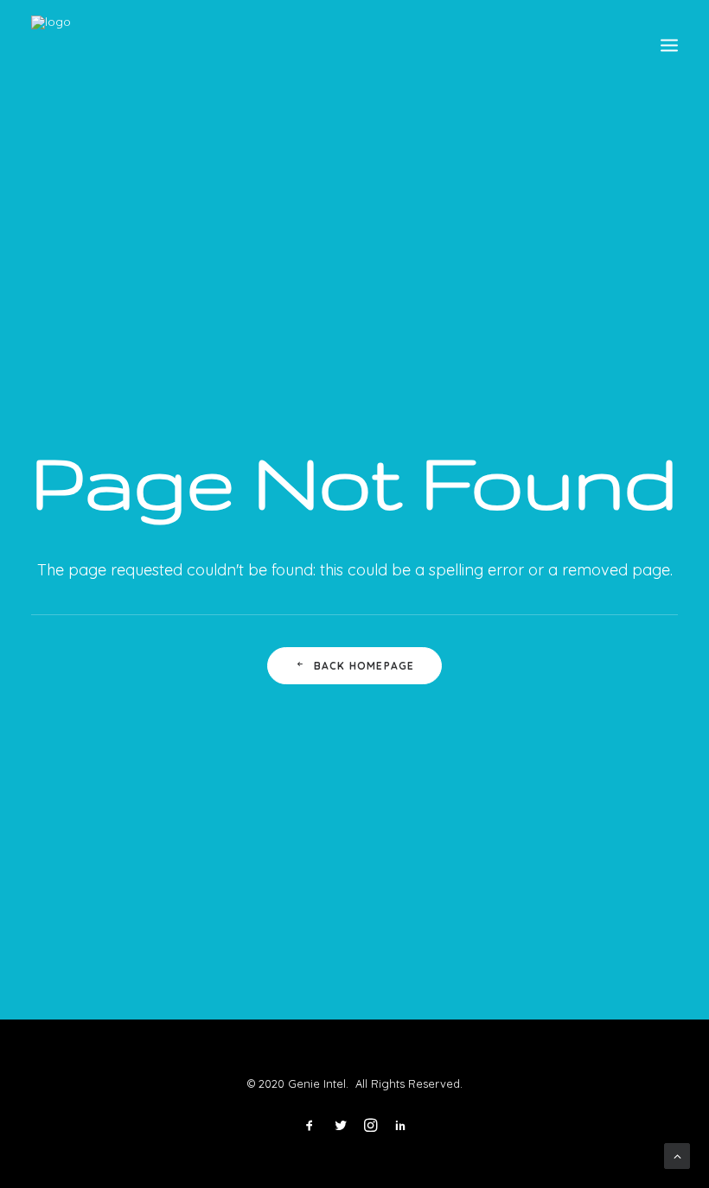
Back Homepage (364, 665)
